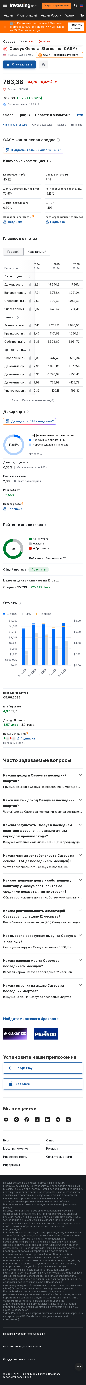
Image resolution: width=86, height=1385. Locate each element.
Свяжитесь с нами (59, 1156)
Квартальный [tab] (37, 251)
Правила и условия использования (24, 1333)
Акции (8, 15)
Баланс (61, 124)
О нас (50, 1140)
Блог (6, 1140)
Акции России (51, 15)
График (24, 115)
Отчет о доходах (42, 124)
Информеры (11, 1165)
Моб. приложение (15, 1148)
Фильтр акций (27, 15)
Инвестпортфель (15, 1156)
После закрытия (17, 104)
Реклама (52, 1148)
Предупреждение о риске (19, 1359)
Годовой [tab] (13, 251)
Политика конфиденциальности (22, 1346)
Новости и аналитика (53, 115)
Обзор (8, 115)
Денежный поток (15, 349)
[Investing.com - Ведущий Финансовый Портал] (23, 5)
